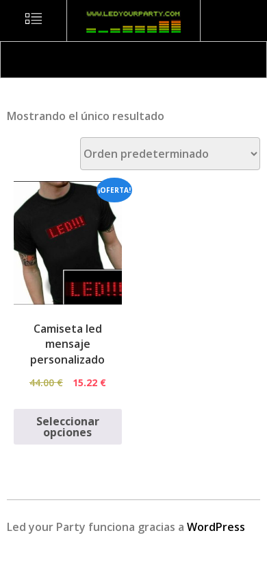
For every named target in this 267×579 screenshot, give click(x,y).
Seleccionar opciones (67, 427)
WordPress (216, 526)
